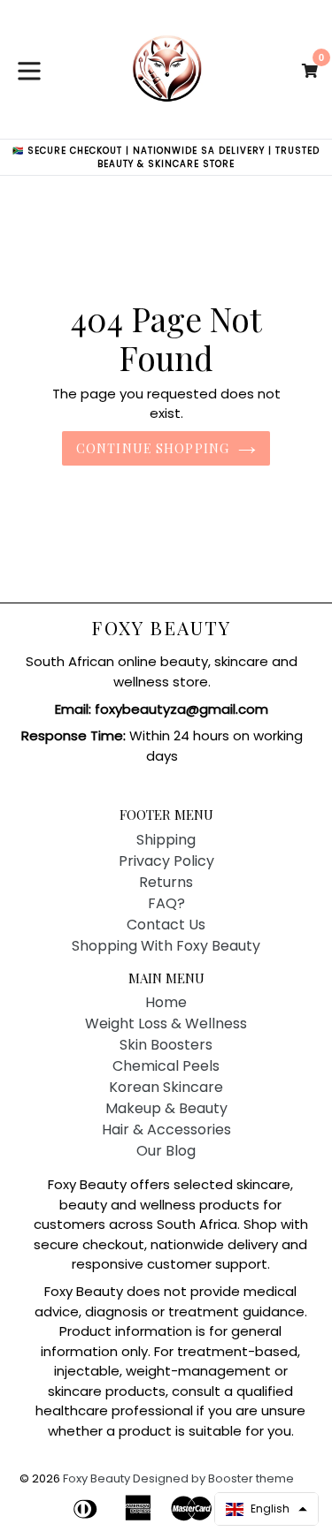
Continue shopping (152, 448)
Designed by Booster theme (213, 1478)
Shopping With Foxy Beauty (166, 946)
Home (166, 1002)
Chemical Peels (166, 1066)
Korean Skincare (166, 1087)
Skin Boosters (166, 1045)
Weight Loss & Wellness (166, 1023)
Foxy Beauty (161, 628)
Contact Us (166, 924)
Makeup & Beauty (166, 1108)
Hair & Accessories (166, 1129)
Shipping (166, 840)
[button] (266, 1509)
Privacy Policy (166, 861)
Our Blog (166, 1151)
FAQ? (166, 903)
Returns (166, 882)
